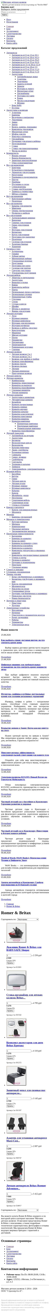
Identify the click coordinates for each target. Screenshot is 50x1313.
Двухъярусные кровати (22, 400)
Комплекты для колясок (22, 129)
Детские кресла (19, 481)
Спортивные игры (20, 502)
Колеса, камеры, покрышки (24, 127)
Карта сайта (11, 43)
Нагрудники (17, 175)
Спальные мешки (20, 567)
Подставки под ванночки (23, 237)
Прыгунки (16, 603)
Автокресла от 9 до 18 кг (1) (24, 67)
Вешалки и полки (20, 282)
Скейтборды (17, 459)
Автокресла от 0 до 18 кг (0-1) (25, 57)
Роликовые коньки (20, 452)
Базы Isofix (16, 105)
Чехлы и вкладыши (26, 100)
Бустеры (15, 108)
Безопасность (12, 153)
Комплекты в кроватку (22, 548)
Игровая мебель (13, 471)
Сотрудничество (13, 33)
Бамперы (16, 115)
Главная (10, 26)
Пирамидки (17, 340)
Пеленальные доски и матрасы (26, 292)
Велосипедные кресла (22, 443)
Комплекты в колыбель (22, 546)
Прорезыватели (19, 345)
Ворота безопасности (21, 158)
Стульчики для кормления (18, 572)
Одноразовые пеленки (22, 261)
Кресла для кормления (22, 584)
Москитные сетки (25, 91)
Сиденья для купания (21, 242)
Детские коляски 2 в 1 (22, 354)
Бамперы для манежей (22, 517)
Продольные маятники (27, 426)
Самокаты (16, 455)
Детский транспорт (15, 433)
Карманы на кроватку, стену (24, 543)
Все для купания (13, 215)
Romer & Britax (13, 906)
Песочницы (17, 498)
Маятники (16, 208)
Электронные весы (20, 624)
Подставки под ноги (21, 266)
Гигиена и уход (13, 249)
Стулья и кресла (19, 304)
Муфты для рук (19, 134)
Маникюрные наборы (22, 258)
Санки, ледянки (19, 457)
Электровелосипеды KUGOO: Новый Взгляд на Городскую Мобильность (24, 778)
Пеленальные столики (22, 294)
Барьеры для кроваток (22, 206)
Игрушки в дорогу (25, 88)
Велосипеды (17, 445)
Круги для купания (20, 234)
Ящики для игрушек (21, 311)
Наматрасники (18, 526)
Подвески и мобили (21, 213)
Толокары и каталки (21, 464)
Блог (8, 29)
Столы (15, 301)
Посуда (15, 179)
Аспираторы (17, 251)
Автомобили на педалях (23, 435)
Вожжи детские (19, 155)
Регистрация (12, 22)
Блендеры (16, 167)
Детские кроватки (14, 395)
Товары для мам (13, 574)
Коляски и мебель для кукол (24, 328)
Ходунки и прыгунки (16, 601)
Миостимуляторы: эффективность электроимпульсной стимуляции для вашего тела (25, 753)
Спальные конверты (21, 390)
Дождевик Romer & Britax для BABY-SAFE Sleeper (23, 948)
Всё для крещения (14, 196)
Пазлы (15, 337)
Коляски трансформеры (22, 361)
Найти (4, 15)
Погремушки (18, 342)
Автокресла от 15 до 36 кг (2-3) (26, 65)
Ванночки (16, 220)
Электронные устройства (17, 608)
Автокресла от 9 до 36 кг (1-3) (25, 72)
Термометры (17, 622)
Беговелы (16, 440)
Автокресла (11, 53)
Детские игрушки (14, 313)
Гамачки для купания (21, 222)
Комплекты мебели (20, 287)
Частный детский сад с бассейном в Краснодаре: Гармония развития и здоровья (24, 803)
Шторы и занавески (21, 309)
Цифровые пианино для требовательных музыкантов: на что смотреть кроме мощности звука (23, 667)
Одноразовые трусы (21, 591)
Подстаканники (19, 144)
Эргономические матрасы (23, 531)
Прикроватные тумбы (22, 297)
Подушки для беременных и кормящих (29, 593)
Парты (15, 289)
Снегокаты (17, 462)
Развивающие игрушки (22, 347)
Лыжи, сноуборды (20, 450)
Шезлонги (16, 512)
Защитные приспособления (24, 160)
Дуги (14, 316)
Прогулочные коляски (22, 373)
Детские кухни (18, 483)
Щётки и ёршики (19, 194)
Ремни (20, 98)
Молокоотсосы (18, 586)
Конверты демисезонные (23, 383)
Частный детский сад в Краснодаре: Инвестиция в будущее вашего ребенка (24, 832)
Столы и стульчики (20, 505)
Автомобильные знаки (27, 77)
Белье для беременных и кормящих (28, 577)
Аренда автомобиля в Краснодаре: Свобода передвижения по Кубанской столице (22, 883)
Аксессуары (17, 74)
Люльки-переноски (20, 371)
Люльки (15, 368)
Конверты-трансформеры (23, 388)
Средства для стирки (21, 270)
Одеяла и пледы (19, 557)
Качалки (15, 490)
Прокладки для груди (21, 596)
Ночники (16, 613)
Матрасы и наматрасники (18, 519)
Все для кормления (15, 165)
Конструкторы (18, 330)
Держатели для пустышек (23, 172)
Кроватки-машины (20, 419)
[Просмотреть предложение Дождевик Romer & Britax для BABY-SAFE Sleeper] (16, 942)
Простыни (16, 565)
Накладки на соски (20, 589)
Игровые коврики (20, 318)
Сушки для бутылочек (22, 189)
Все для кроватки (14, 203)
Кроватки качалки (20, 412)
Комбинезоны (18, 380)
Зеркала (20, 86)
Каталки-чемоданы (20, 447)
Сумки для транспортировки (25, 148)
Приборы (16, 182)
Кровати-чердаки (19, 409)
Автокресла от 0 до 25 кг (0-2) (25, 60)
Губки (14, 227)
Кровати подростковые (22, 404)
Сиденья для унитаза (21, 268)
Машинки (16, 333)
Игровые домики (19, 486)
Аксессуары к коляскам (17, 110)
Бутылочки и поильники (23, 170)
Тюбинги (16, 467)
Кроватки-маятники (21, 421)
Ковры (15, 285)
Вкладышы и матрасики (23, 117)
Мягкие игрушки (19, 335)
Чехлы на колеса (19, 151)
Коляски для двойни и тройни (25, 359)
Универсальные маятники (29, 428)
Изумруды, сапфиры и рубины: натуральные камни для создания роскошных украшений (23, 695)
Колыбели (16, 402)
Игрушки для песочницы (23, 323)
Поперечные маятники (27, 423)
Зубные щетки (18, 256)
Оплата (9, 38)
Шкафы (15, 306)
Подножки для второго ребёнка (26, 141)
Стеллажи (16, 299)
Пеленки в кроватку (21, 560)
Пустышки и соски (20, 184)
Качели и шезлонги (15, 507)
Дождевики (22, 81)
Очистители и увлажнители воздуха (28, 615)
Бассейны (16, 474)
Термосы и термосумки (22, 191)
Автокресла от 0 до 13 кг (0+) (25, 55)
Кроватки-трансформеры (23, 431)
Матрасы (16, 524)
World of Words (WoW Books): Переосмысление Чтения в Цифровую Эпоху (23, 859)
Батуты (15, 476)
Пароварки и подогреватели (24, 177)
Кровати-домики (19, 407)
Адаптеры (21, 79)
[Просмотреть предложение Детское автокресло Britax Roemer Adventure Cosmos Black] (15, 1180)
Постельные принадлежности (19, 534)
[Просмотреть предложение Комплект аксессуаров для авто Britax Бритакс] (16, 1037)
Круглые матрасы (20, 522)
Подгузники (17, 263)
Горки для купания (20, 225)
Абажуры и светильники (23, 278)
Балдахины (17, 536)
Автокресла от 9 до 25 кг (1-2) (25, 69)
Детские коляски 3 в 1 (22, 356)
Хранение (16, 246)
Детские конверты (14, 378)
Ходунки (16, 605)
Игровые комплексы (21, 321)
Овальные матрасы (20, 529)
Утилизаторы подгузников (24, 273)
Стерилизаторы (19, 187)
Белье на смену (18, 541)
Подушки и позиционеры (23, 562)
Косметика (16, 232)
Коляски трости (19, 364)
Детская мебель (13, 275)
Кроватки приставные (22, 416)
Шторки (21, 103)
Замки (14, 122)
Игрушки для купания (22, 230)
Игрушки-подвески (20, 325)
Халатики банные (20, 244)
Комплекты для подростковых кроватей (30, 555)
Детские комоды (13, 376)
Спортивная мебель (21, 500)
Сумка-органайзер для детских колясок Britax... (24, 996)
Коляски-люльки (19, 366)
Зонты (14, 124)
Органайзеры (23, 93)
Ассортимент (12, 31)
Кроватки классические (22, 414)
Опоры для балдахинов (22, 211)
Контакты (10, 41)
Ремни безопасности (21, 598)
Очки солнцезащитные (22, 163)
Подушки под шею (25, 96)
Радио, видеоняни (20, 617)
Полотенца (17, 201)
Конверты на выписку (22, 385)
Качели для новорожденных (24, 510)
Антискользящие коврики (23, 218)
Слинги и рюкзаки (14, 569)
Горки (14, 479)
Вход (8, 19)
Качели (15, 493)
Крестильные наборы (21, 199)
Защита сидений (24, 84)
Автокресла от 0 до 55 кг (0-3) (25, 62)
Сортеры (16, 349)
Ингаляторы (17, 610)
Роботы (15, 620)
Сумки (15, 146)
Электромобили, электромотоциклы (28, 469)
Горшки (15, 254)
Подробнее (6, 657)
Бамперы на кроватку (21, 538)
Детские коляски (14, 352)
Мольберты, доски (20, 495)
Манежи (10, 514)
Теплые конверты (20, 392)
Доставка (10, 36)
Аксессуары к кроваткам (23, 397)
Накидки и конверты (21, 136)
